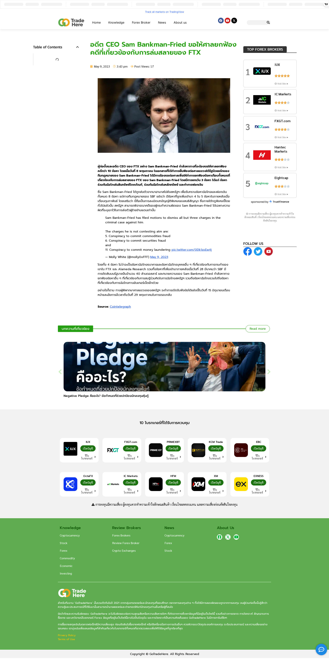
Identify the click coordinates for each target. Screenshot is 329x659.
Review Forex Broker (125, 543)
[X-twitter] (234, 20)
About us (180, 22)
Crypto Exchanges (124, 550)
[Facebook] (221, 20)
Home (96, 22)
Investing (66, 573)
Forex (63, 550)
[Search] (268, 22)
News (162, 22)
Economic (66, 566)
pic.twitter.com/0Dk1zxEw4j (192, 250)
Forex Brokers (121, 535)
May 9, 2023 (159, 257)
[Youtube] (227, 20)
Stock (63, 543)
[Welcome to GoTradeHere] (71, 22)
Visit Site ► (283, 83)
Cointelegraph (120, 306)
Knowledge (116, 22)
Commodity (67, 558)
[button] (77, 47)
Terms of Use (66, 639)
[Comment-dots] (321, 649)
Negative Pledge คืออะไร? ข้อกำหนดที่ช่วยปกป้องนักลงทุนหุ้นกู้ (106, 396)
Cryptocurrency (70, 535)
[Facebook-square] (219, 537)
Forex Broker (141, 22)
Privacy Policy (67, 635)
